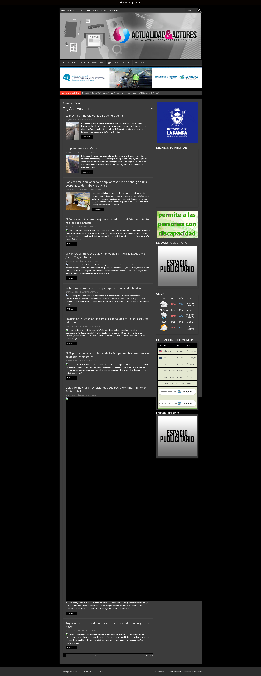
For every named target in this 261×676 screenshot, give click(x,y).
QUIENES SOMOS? (97, 63)
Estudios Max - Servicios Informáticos (187, 672)
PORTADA (92, 120)
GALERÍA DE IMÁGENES (120, 63)
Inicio (66, 103)
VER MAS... (87, 137)
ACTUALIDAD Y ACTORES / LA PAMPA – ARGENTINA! (99, 10)
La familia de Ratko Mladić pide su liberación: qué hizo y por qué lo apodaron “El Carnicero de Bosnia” (120, 93)
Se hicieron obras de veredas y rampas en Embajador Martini (104, 288)
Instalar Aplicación (132, 2)
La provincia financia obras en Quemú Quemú (94, 115)
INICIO (65, 63)
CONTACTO (140, 63)
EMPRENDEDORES (87, 189)
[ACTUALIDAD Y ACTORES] (131, 36)
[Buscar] (200, 10)
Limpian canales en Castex (82, 148)
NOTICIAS (78, 63)
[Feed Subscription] (152, 108)
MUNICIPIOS (84, 120)
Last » (95, 655)
